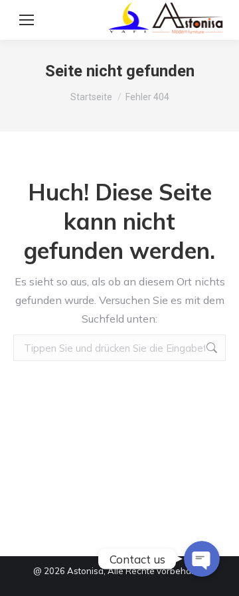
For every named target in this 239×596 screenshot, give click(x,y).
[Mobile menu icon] (26, 20)
